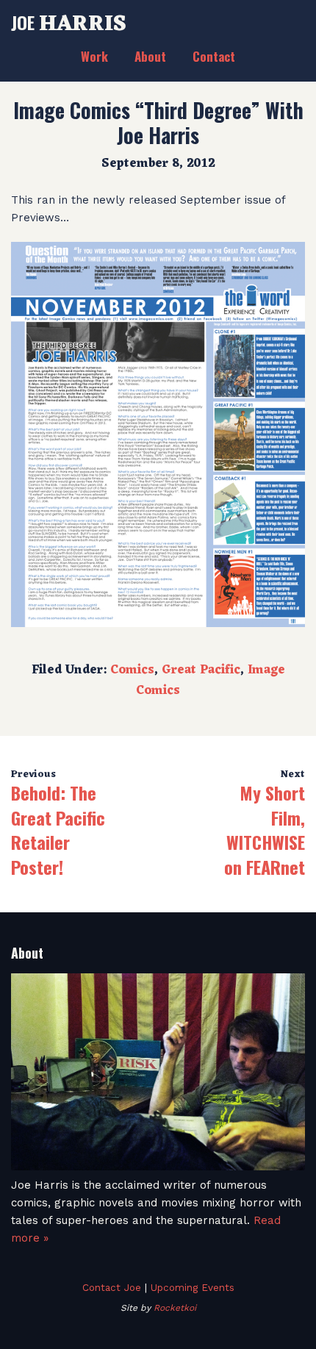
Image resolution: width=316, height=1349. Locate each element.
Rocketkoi (175, 1308)
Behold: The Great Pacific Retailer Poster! (58, 829)
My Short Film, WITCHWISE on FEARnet (264, 829)
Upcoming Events (192, 1287)
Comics (132, 670)
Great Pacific (201, 670)
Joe (68, 22)
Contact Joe (111, 1287)
